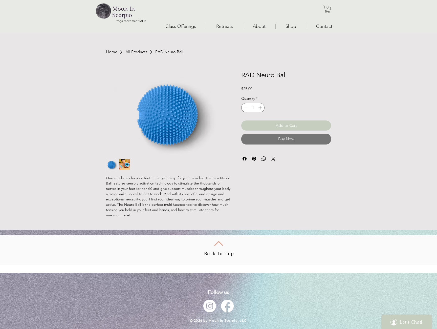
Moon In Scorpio (123, 12)
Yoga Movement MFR (131, 21)
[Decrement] (245, 107)
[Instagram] (209, 306)
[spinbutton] (252, 107)
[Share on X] (273, 159)
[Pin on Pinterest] (254, 159)
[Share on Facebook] (245, 159)
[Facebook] (227, 306)
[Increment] (260, 107)
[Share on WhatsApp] (264, 159)
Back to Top (219, 253)
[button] (327, 9)
